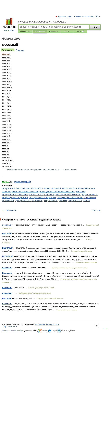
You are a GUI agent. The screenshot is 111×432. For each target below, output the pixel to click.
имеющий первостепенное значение (57, 191)
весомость (11, 210)
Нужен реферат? (22, 181)
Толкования (40, 31)
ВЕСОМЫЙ (7, 248)
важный (39, 188)
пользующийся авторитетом (42, 197)
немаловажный (36, 194)
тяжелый (63, 200)
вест (94, 210)
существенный (51, 200)
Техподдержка (40, 324)
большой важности (25, 188)
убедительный (75, 200)
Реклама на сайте (52, 324)
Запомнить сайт (65, 17)
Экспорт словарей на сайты (12, 331)
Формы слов (25, 31)
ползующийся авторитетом (15, 197)
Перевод (20, 50)
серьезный (37, 200)
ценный (86, 200)
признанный (8, 200)
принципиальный (23, 200)
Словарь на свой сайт (84, 17)
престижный (90, 197)
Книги (66, 31)
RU (97, 17)
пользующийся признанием (70, 197)
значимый (56, 188)
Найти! (95, 27)
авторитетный (8, 188)
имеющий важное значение (25, 191)
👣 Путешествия (10, 327)
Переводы (53, 31)
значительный (68, 188)
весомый (7, 225)
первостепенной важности (68, 194)
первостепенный (90, 194)
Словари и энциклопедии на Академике (42, 21)
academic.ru (9, 30)
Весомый (7, 273)
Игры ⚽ (80, 31)
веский (47, 188)
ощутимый (49, 194)
